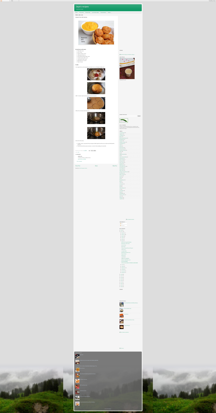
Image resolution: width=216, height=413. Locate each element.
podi (120, 178)
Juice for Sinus (123, 245)
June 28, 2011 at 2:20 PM (82, 159)
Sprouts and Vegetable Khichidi (126, 242)
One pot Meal (122, 169)
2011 (122, 231)
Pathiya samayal (122, 174)
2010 (122, 230)
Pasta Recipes (122, 173)
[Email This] (91, 150)
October (123, 269)
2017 (122, 282)
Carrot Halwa (126, 314)
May (122, 239)
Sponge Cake (123, 255)
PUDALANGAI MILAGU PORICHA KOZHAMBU (129, 262)
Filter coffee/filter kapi (127, 308)
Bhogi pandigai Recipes (123, 138)
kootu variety (122, 162)
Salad (120, 186)
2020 (122, 286)
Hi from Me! (81, 12)
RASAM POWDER (124, 261)
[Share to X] (93, 150)
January (123, 233)
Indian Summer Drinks (123, 156)
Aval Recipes (122, 135)
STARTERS (121, 193)
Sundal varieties (122, 194)
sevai (120, 189)
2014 (122, 277)
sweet (120, 196)
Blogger (110, 408)
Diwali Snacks (122, 147)
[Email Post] (89, 150)
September (123, 267)
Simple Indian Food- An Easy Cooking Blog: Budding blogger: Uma (86, 365)
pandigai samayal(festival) (124, 171)
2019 (122, 285)
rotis (78, 152)
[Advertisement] (124, 31)
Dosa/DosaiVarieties (123, 150)
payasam (121, 175)
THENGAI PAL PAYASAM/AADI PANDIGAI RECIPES (89, 360)
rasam (120, 182)
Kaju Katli (81, 354)
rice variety (121, 183)
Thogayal (121, 197)
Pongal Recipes (122, 179)
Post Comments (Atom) (83, 168)
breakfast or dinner (122, 142)
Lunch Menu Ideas (95, 12)
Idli (120, 155)
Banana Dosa (123, 246)
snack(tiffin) (121, 190)
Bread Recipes (122, 139)
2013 (122, 275)
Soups (120, 191)
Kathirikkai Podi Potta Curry (125, 252)
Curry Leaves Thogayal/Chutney (85, 396)
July (122, 264)
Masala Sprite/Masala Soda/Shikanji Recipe (131, 302)
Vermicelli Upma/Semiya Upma (129, 319)
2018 (122, 283)
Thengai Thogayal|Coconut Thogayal (127, 248)
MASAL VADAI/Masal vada (125, 259)
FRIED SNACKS (122, 154)
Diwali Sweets (122, 148)
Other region (122, 170)
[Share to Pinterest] (95, 150)
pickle (120, 177)
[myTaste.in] (122, 348)
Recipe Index (87, 12)
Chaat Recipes (122, 143)
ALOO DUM (123, 256)
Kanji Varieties (122, 159)
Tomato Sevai (123, 249)
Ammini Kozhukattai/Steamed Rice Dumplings (87, 402)
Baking (121, 136)
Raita (120, 181)
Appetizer (121, 134)
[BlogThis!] (92, 150)
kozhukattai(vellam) (83, 390)
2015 (122, 278)
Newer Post (77, 165)
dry (120, 152)
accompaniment (122, 132)
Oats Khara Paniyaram (83, 379)
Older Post (115, 165)
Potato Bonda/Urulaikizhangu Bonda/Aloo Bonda (88, 373)
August (123, 266)
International (122, 158)
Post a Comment (79, 161)
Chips (120, 144)
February (123, 234)
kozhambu (121, 163)
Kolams (109, 12)
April (123, 237)
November (123, 270)
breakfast (121, 140)
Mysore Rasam (82, 368)
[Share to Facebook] (94, 150)
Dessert (121, 146)
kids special (121, 161)
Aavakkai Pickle (124, 250)
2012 (122, 274)
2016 (122, 280)
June (122, 240)
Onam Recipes (122, 167)
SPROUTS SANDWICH (125, 258)
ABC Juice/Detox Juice (83, 385)
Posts (122, 223)
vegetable (121, 198)
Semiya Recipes (122, 187)
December (123, 272)
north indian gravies (123, 166)
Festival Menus (103, 12)
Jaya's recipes (82, 6)
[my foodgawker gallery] (130, 219)
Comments (122, 225)
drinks (121, 151)
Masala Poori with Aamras (125, 243)
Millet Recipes (122, 165)
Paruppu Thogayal (127, 325)
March (123, 236)
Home (76, 12)
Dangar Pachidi (123, 253)
